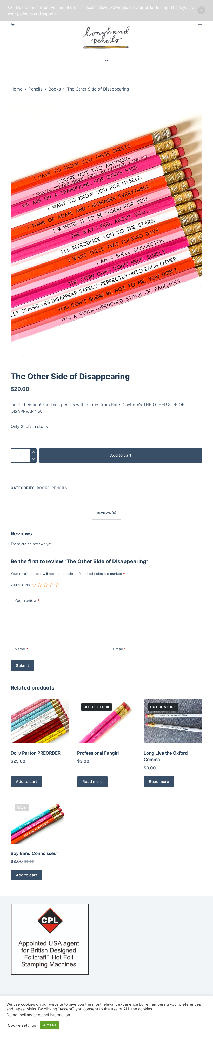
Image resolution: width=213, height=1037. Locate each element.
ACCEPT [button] (49, 1025)
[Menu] (200, 24)
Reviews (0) (106, 513)
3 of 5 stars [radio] (45, 585)
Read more (92, 781)
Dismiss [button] (201, 10)
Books (43, 488)
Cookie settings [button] (22, 1025)
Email (119, 648)
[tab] (106, 512)
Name (21, 648)
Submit (22, 665)
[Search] (107, 59)
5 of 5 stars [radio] (57, 585)
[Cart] (13, 24)
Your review (27, 600)
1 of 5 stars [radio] (34, 585)
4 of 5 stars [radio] (51, 585)
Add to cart (120, 455)
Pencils (59, 488)
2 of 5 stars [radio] (39, 585)
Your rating (20, 585)
